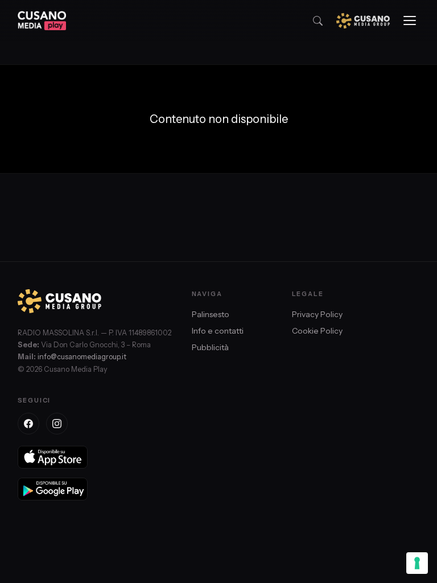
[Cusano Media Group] (363, 20)
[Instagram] (57, 423)
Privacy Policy (317, 314)
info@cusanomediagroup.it (82, 356)
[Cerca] (318, 21)
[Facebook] (28, 423)
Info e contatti (218, 331)
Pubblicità (210, 347)
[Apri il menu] (409, 20)
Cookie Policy (317, 331)
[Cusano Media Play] (42, 20)
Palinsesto (210, 314)
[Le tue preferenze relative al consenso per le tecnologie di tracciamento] (417, 563)
